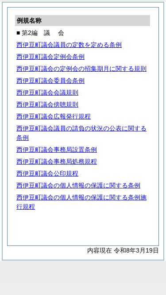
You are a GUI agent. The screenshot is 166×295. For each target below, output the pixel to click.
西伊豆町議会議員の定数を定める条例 (69, 44)
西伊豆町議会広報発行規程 (53, 116)
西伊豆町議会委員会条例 (50, 80)
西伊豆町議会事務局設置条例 (56, 149)
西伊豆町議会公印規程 (47, 173)
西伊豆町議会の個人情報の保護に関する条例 (78, 185)
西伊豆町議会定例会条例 (50, 56)
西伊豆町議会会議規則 (47, 92)
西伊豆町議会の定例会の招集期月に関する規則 (81, 68)
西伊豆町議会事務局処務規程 (56, 161)
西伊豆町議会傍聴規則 (47, 104)
